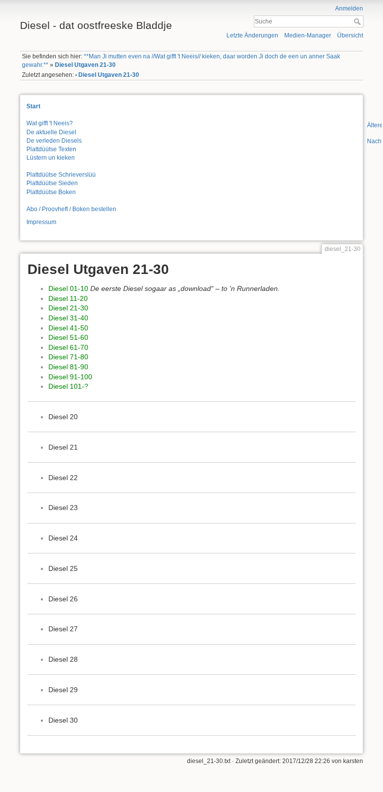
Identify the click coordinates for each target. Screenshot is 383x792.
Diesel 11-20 (68, 298)
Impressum (41, 222)
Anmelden (349, 8)
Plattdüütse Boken (51, 192)
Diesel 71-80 (68, 357)
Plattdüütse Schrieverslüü (61, 174)
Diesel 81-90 (68, 367)
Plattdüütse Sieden (52, 183)
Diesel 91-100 (70, 377)
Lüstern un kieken (50, 157)
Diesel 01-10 (68, 288)
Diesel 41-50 (68, 328)
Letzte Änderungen (252, 35)
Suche (358, 21)
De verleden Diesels (54, 140)
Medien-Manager (307, 35)
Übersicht (350, 35)
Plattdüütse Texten (51, 149)
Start (33, 106)
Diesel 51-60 (68, 337)
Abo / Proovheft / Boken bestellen (71, 209)
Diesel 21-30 (68, 308)
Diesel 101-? (68, 386)
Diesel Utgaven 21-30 (85, 64)
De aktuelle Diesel (51, 132)
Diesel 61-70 (68, 347)
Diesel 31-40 (68, 318)
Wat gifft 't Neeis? (49, 123)
